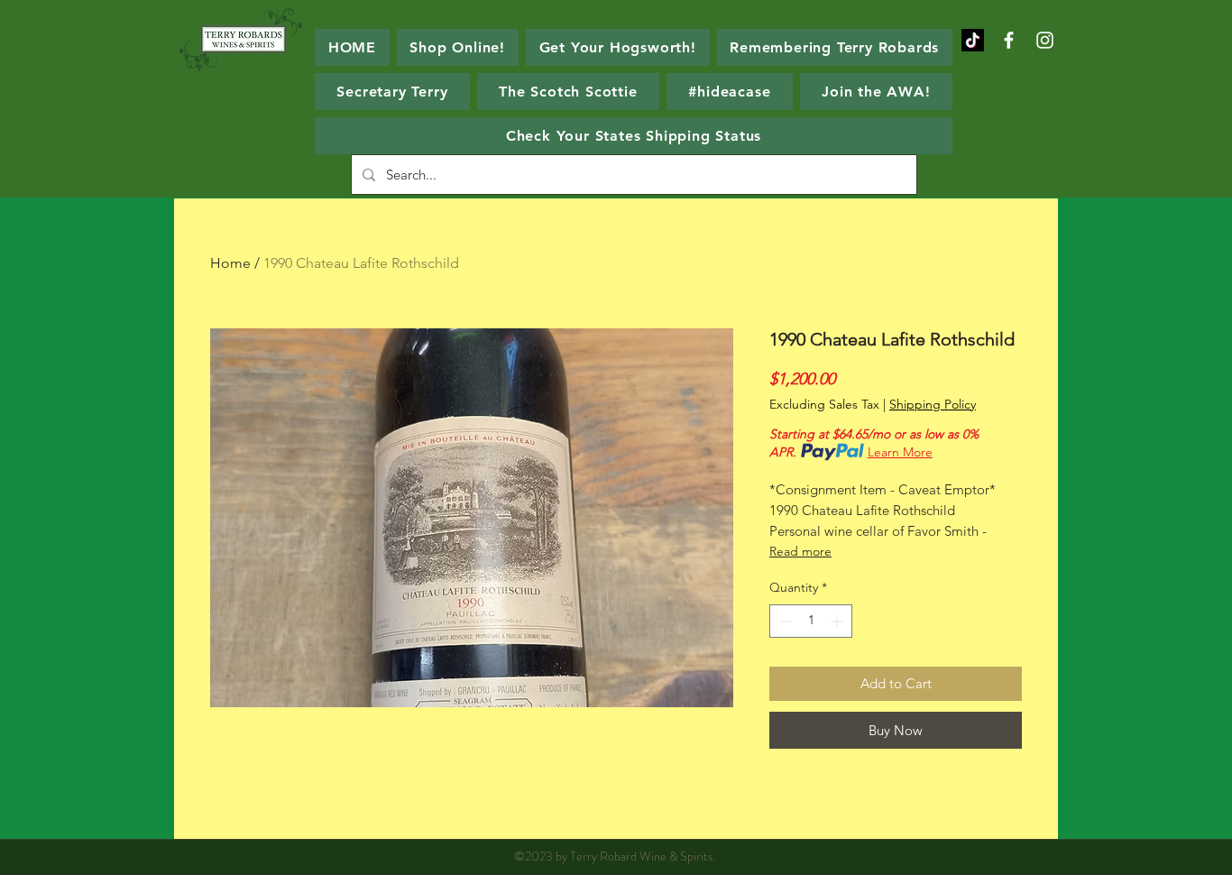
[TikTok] (972, 40)
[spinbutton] (811, 621)
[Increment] (838, 621)
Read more (800, 551)
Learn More (900, 452)
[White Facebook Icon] (1009, 40)
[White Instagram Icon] (1045, 40)
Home (230, 263)
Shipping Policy (932, 404)
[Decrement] (783, 621)
